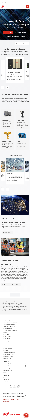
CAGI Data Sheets (7, 379)
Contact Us (6, 381)
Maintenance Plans (7, 344)
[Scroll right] (7, 87)
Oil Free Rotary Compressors (10, 322)
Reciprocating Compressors (9, 320)
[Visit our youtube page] (14, 386)
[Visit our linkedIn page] (10, 386)
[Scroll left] (2, 87)
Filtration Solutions (7, 348)
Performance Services (8, 346)
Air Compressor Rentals (8, 354)
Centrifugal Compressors (9, 326)
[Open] (27, 6)
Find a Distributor (7, 377)
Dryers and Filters (7, 328)
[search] (27, 2)
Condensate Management (9, 352)
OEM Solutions (6, 338)
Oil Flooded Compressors (9, 324)
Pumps (5, 332)
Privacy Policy (6, 401)
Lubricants (5, 350)
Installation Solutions (8, 356)
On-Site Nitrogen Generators (10, 330)
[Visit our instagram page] (18, 386)
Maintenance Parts (7, 358)
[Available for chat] (26, 415)
